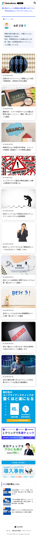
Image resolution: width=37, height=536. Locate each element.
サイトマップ (26, 530)
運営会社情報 (16, 530)
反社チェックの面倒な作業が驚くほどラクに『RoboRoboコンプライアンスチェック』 (19, 9)
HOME (20, 527)
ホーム (8, 530)
